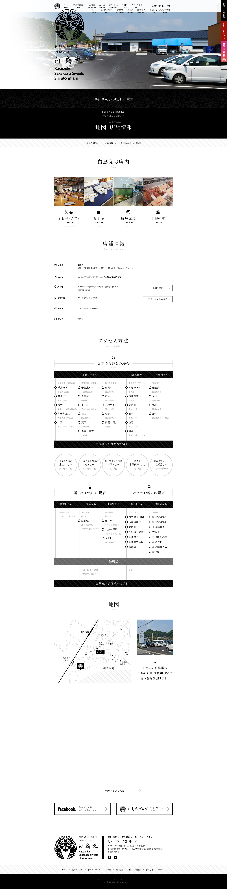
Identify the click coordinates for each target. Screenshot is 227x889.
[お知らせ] (152, 10)
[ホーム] (94, 10)
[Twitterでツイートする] (115, 857)
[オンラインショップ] (224, 22)
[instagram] (224, 43)
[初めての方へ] (107, 10)
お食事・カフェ (94, 870)
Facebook (162, 870)
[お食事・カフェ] (120, 10)
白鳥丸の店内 (92, 143)
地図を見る (158, 288)
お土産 (108, 870)
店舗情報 (109, 143)
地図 (138, 143)
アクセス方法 (124, 143)
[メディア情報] (163, 10)
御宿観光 (119, 870)
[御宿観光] (141, 10)
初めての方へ (77, 870)
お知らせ (149, 870)
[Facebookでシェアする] (109, 857)
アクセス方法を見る (157, 299)
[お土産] (130, 10)
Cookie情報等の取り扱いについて (113, 882)
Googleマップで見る (113, 790)
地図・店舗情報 (134, 870)
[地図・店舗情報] (224, 1)
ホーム (64, 870)
